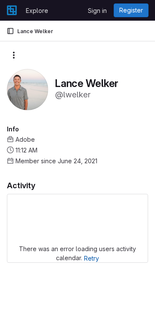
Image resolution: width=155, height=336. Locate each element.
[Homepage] (12, 10)
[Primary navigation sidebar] (10, 31)
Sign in (97, 10)
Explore (37, 10)
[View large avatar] (27, 89)
